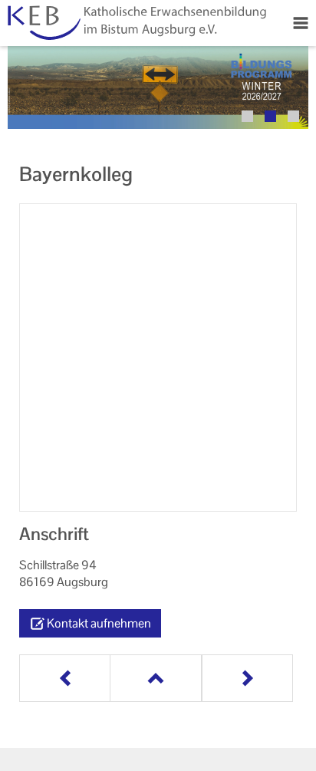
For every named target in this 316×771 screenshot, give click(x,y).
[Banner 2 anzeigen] (270, 116)
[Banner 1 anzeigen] (247, 116)
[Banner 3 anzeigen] (293, 116)
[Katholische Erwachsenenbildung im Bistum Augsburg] (135, 23)
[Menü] (300, 23)
